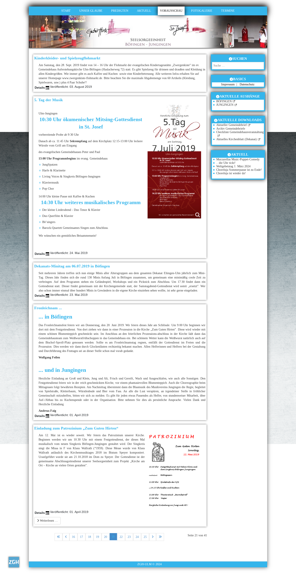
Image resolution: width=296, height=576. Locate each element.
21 (113, 536)
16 (73, 537)
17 (81, 537)
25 (145, 537)
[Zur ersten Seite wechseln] (58, 537)
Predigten (119, 10)
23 (129, 537)
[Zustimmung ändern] (14, 562)
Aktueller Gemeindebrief (231, 125)
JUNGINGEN (224, 104)
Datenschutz (247, 84)
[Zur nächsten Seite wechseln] (152, 537)
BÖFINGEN (224, 101)
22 (121, 537)
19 (97, 537)
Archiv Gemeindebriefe (230, 128)
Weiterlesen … (48, 520)
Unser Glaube (90, 10)
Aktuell (144, 10)
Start (66, 10)
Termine (228, 10)
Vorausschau (171, 10)
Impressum (228, 84)
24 (137, 537)
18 (89, 537)
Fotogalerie (201, 10)
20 (105, 537)
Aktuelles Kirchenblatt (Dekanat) (236, 139)
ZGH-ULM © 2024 (149, 564)
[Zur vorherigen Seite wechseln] (66, 537)
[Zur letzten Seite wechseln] (160, 537)
